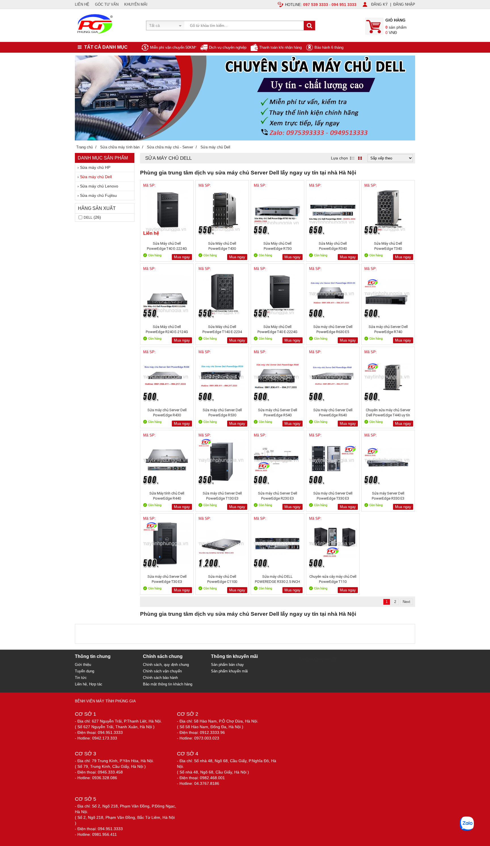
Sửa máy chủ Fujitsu (98, 195)
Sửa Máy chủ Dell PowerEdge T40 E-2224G (167, 246)
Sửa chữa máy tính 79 (317, 659)
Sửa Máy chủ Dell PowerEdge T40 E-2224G (277, 329)
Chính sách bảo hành (160, 677)
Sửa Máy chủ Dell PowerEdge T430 (222, 246)
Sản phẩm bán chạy (227, 664)
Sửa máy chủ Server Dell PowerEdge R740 (388, 329)
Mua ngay (182, 257)
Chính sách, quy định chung (166, 664)
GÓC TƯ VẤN (107, 4)
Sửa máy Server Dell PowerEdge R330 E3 (388, 495)
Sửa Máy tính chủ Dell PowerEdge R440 (166, 495)
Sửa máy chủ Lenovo (99, 186)
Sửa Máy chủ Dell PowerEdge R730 (277, 246)
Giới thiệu (83, 664)
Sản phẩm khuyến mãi (229, 671)
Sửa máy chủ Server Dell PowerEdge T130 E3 (222, 495)
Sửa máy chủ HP (95, 167)
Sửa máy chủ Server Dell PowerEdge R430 (167, 412)
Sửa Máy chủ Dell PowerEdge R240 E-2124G (167, 329)
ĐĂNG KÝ (379, 4)
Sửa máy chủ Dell (96, 176)
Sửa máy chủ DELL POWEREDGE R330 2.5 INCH (277, 579)
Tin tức (81, 677)
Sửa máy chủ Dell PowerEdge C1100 (222, 579)
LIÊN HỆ (82, 4)
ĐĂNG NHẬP (404, 4)
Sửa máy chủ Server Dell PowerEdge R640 (332, 412)
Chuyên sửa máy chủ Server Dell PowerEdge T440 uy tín (388, 412)
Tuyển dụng (84, 671)
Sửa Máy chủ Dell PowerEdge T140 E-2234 (222, 329)
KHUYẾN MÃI (135, 4)
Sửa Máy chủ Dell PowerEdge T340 (388, 246)
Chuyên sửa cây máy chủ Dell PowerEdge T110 (332, 579)
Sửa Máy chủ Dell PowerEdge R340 (333, 246)
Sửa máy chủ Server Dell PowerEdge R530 (222, 412)
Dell (88, 218)
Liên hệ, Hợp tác (88, 684)
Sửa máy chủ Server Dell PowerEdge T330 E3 (332, 495)
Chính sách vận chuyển (162, 671)
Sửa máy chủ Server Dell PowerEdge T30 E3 (167, 579)
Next (406, 602)
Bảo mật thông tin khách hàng (167, 684)
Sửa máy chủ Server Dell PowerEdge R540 (277, 412)
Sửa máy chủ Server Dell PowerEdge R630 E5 (332, 329)
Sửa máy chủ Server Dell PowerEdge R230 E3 (277, 495)
